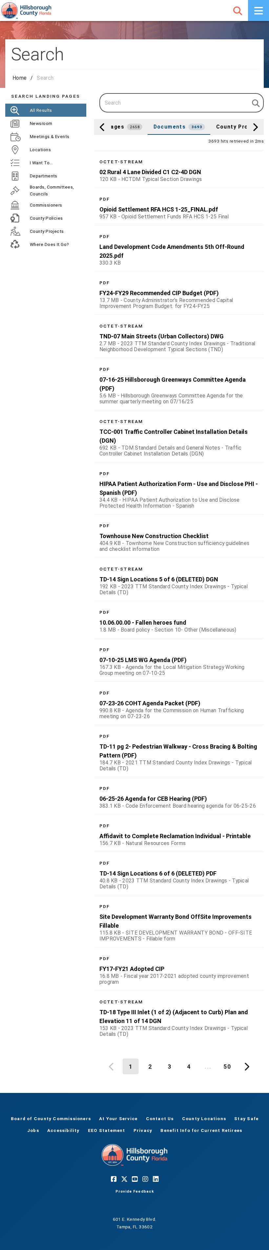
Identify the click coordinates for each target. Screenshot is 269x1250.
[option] (179, 169)
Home (19, 78)
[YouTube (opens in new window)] (134, 1179)
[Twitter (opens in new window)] (124, 1179)
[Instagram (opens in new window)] (145, 1179)
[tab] (118, 127)
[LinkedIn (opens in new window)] (155, 1179)
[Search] (237, 10)
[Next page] (246, 1066)
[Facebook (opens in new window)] (113, 1179)
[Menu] (258, 10)
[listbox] (179, 596)
